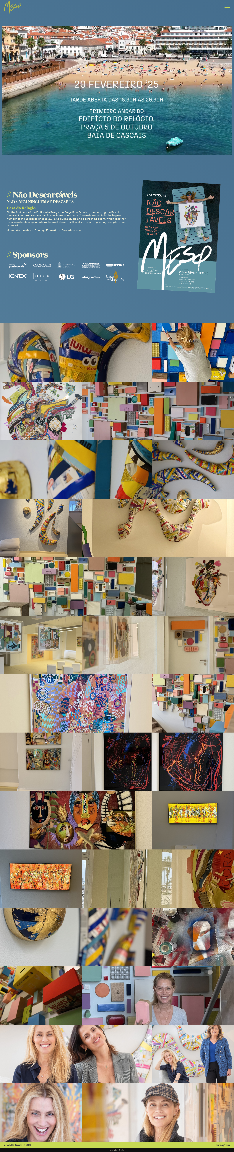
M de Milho (120, 1150)
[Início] (12, 8)
